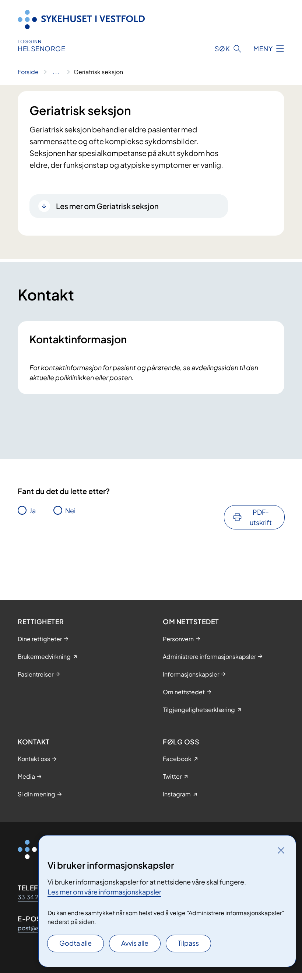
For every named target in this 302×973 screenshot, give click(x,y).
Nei (70, 510)
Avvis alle (134, 943)
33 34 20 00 (35, 897)
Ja (32, 510)
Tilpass (188, 943)
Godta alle (75, 943)
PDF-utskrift (261, 517)
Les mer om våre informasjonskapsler (104, 891)
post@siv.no (35, 928)
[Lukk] (281, 850)
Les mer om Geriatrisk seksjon (107, 206)
